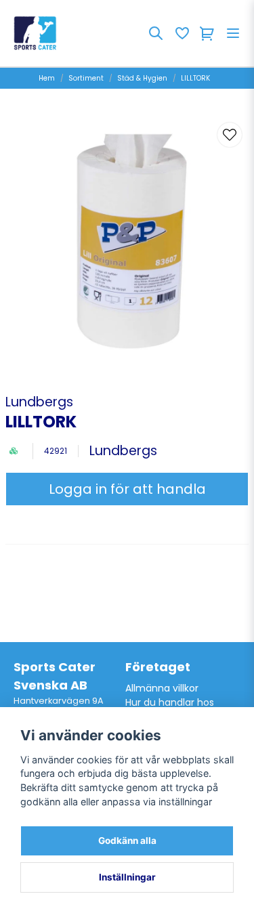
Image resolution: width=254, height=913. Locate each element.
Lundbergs (39, 402)
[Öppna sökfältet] (156, 33)
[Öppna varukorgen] (207, 33)
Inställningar (127, 877)
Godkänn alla (127, 840)
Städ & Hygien (142, 78)
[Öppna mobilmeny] (233, 33)
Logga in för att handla (127, 489)
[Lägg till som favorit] (181, 33)
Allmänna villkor (161, 688)
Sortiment (86, 78)
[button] (229, 135)
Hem (47, 78)
